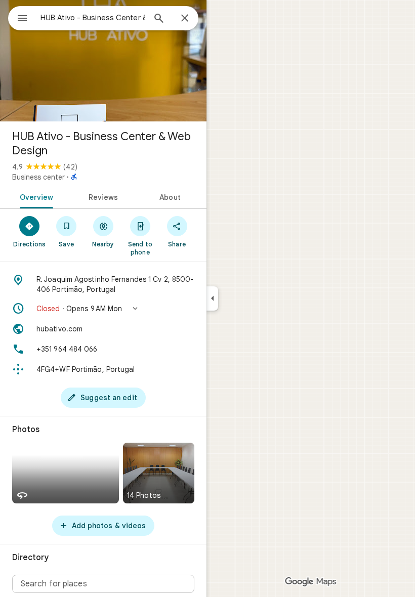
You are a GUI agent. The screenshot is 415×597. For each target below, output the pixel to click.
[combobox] (92, 18)
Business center (38, 177)
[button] (103, 308)
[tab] (35, 196)
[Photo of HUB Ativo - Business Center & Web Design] (103, 60)
